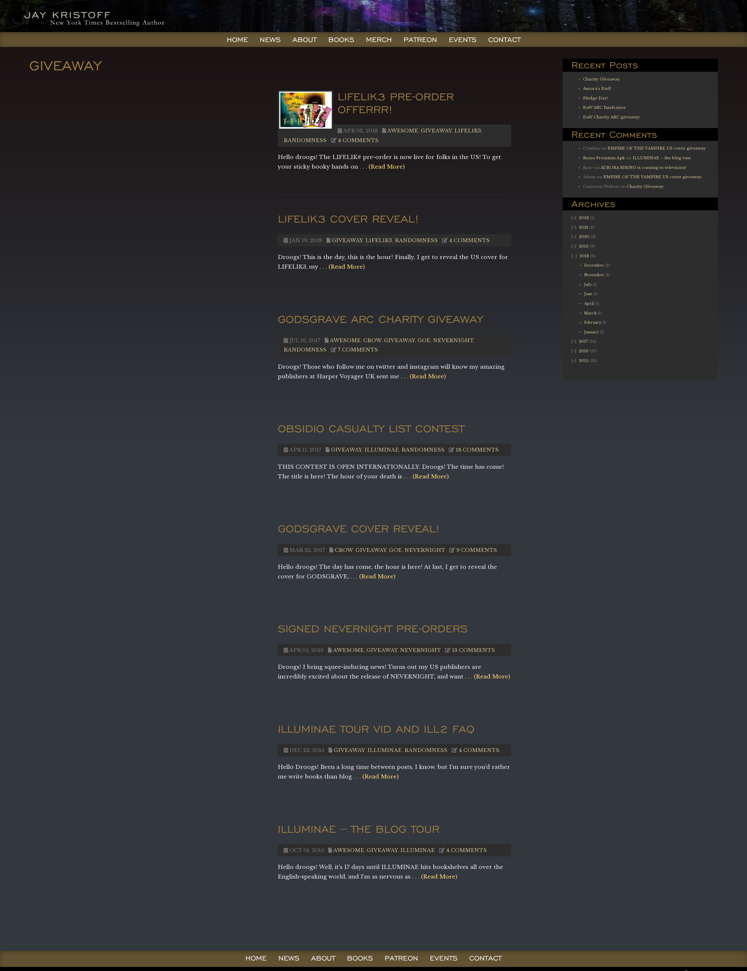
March (590, 313)
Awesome (402, 130)
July (588, 284)
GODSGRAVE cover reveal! (359, 528)
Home (237, 39)
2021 (583, 227)
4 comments (358, 140)
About (304, 39)
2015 (583, 360)
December (594, 265)
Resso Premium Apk (604, 157)
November (594, 275)
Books (341, 39)
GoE (424, 340)
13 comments (473, 650)
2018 (584, 255)
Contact (504, 39)
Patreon (420, 39)
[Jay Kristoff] (86, 30)
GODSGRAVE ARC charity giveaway (380, 319)
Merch (379, 39)
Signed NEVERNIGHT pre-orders (373, 628)
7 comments (358, 350)
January (591, 332)
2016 (584, 351)
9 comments (476, 550)
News (270, 39)
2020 (584, 236)
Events (463, 39)
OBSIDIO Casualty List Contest (371, 428)
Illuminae (381, 450)
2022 (584, 217)
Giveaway (436, 130)
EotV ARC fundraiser (604, 107)
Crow (372, 340)
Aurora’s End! (597, 88)
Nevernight (453, 340)
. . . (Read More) (381, 166)
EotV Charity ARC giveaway (611, 117)
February (592, 322)
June (588, 294)
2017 (583, 341)
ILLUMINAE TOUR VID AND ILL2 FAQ (376, 729)
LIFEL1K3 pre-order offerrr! (396, 103)
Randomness (305, 140)
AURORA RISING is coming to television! (643, 167)
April (589, 303)
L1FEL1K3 (467, 130)
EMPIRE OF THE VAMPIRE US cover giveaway (657, 148)
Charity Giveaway (601, 79)
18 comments (477, 450)
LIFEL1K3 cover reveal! (348, 218)
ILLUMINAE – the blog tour (662, 157)
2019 (584, 246)
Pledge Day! (595, 98)
